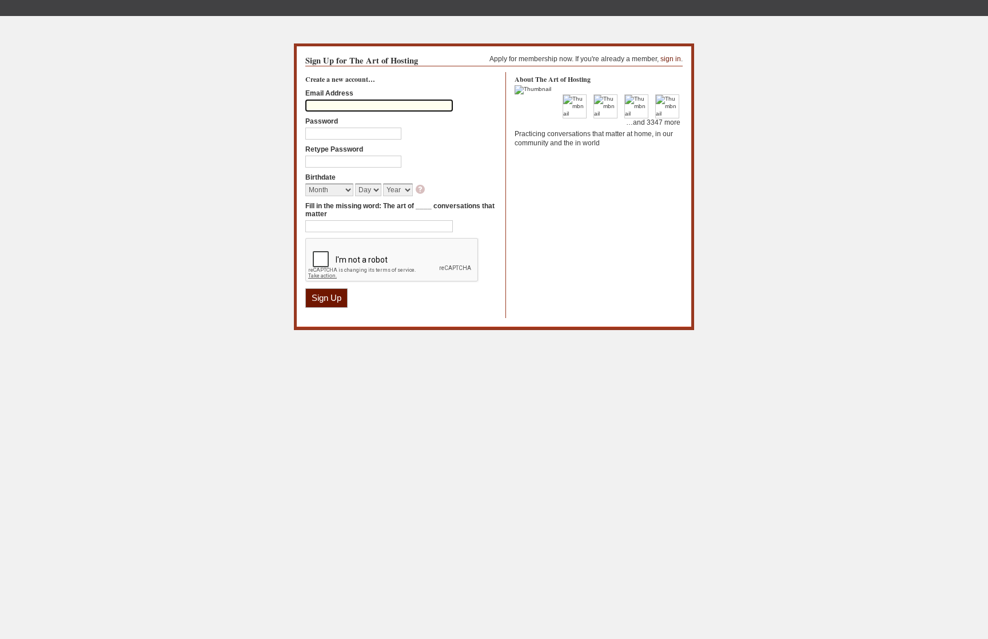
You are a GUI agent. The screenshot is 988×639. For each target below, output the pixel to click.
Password (321, 121)
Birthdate (320, 177)
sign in (670, 59)
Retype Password (334, 149)
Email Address (329, 93)
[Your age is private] (421, 190)
